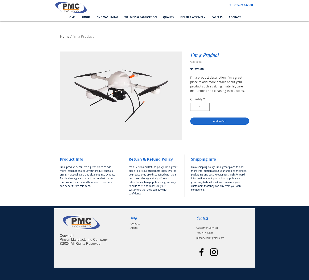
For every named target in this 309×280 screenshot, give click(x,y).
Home (65, 36)
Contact (135, 223)
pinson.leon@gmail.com (210, 237)
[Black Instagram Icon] (214, 252)
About (134, 227)
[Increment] (206, 107)
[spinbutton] (200, 107)
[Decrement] (193, 107)
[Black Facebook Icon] (201, 252)
